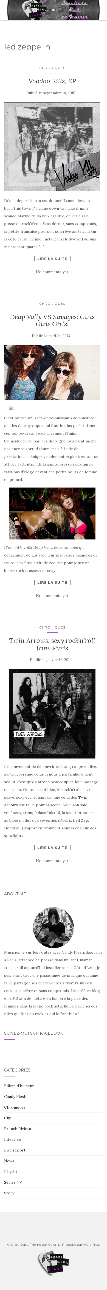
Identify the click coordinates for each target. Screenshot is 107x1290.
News (9, 1160)
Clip (8, 1117)
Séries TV (13, 1182)
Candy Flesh (15, 1096)
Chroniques (52, 68)
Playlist (10, 1171)
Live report (15, 1150)
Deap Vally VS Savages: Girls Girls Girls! (52, 320)
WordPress (91, 1244)
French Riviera (17, 1128)
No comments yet (52, 271)
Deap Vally (42, 547)
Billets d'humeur (19, 1085)
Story (9, 1193)
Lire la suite (52, 258)
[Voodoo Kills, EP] (52, 146)
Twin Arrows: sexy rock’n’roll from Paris (52, 644)
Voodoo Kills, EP (52, 81)
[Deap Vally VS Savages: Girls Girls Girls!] (52, 372)
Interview (13, 1139)
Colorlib (54, 1244)
